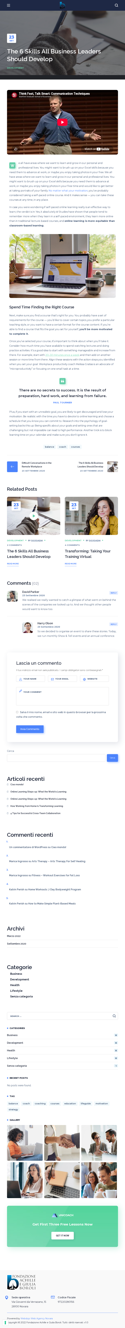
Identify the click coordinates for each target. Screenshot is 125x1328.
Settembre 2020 (16, 943)
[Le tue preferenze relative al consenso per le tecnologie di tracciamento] (5, 1323)
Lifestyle (16, 990)
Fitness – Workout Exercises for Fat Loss (56, 875)
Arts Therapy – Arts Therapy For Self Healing (58, 861)
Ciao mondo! (17, 784)
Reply (114, 593)
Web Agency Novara (42, 1318)
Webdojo (25, 1318)
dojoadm (37, 540)
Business (16, 973)
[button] (116, 5)
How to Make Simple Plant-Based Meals (52, 903)
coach (62, 446)
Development (15, 68)
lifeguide (86, 1103)
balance (49, 446)
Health (15, 985)
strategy (13, 1109)
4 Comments (72, 545)
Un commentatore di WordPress (28, 847)
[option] (33, 535)
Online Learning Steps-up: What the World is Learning (38, 791)
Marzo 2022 (14, 936)
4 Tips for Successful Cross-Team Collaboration (35, 813)
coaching (40, 1103)
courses (75, 446)
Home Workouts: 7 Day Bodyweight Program (54, 889)
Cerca (10, 751)
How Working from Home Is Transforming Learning (36, 806)
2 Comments (14, 545)
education (70, 1103)
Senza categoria (21, 996)
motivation (102, 1103)
